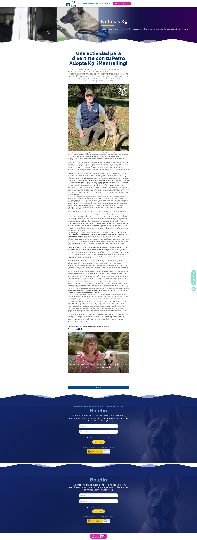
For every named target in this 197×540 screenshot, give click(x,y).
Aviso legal (100, 447)
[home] (71, 4)
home (79, 3)
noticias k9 (100, 3)
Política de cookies (109, 447)
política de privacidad (104, 437)
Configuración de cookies (89, 447)
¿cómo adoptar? (89, 3)
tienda (107, 3)
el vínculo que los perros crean (107, 271)
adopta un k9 (122, 4)
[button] (71, 360)
